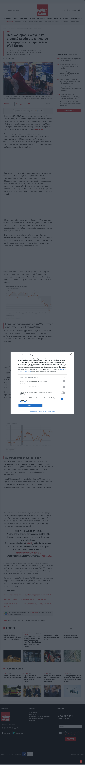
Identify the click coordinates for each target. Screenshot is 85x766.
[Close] (71, 355)
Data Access (42, 411)
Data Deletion (33, 411)
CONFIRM (30, 405)
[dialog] (42, 383)
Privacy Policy (51, 411)
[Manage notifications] (81, 761)
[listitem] (42, 377)
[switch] (63, 381)
